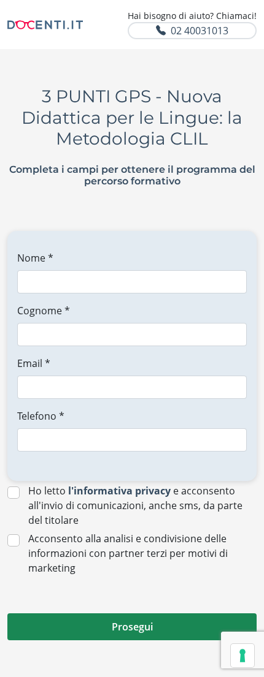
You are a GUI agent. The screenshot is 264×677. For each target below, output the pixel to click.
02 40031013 (199, 30)
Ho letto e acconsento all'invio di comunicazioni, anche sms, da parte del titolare (135, 505)
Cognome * (43, 310)
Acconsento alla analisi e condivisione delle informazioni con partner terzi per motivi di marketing (128, 553)
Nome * (35, 258)
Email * (33, 363)
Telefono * (40, 416)
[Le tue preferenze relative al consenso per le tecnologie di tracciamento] (242, 655)
